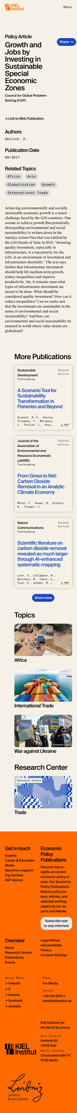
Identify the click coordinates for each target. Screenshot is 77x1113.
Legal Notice (50, 940)
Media (9, 865)
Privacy (46, 950)
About (9, 948)
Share (64, 42)
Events (10, 962)
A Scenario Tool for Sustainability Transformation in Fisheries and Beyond (40, 398)
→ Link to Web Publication (24, 118)
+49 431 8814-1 (54, 996)
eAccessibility (51, 945)
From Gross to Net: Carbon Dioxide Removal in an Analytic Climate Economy (40, 484)
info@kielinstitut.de (57, 1001)
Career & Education (19, 860)
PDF (66, 424)
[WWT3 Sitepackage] (20, 7)
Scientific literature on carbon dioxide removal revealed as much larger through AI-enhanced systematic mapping (42, 554)
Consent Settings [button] (54, 955)
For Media (50, 983)
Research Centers (18, 952)
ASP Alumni (14, 880)
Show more (43, 598)
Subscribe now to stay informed (56, 923)
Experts (11, 855)
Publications (14, 957)
